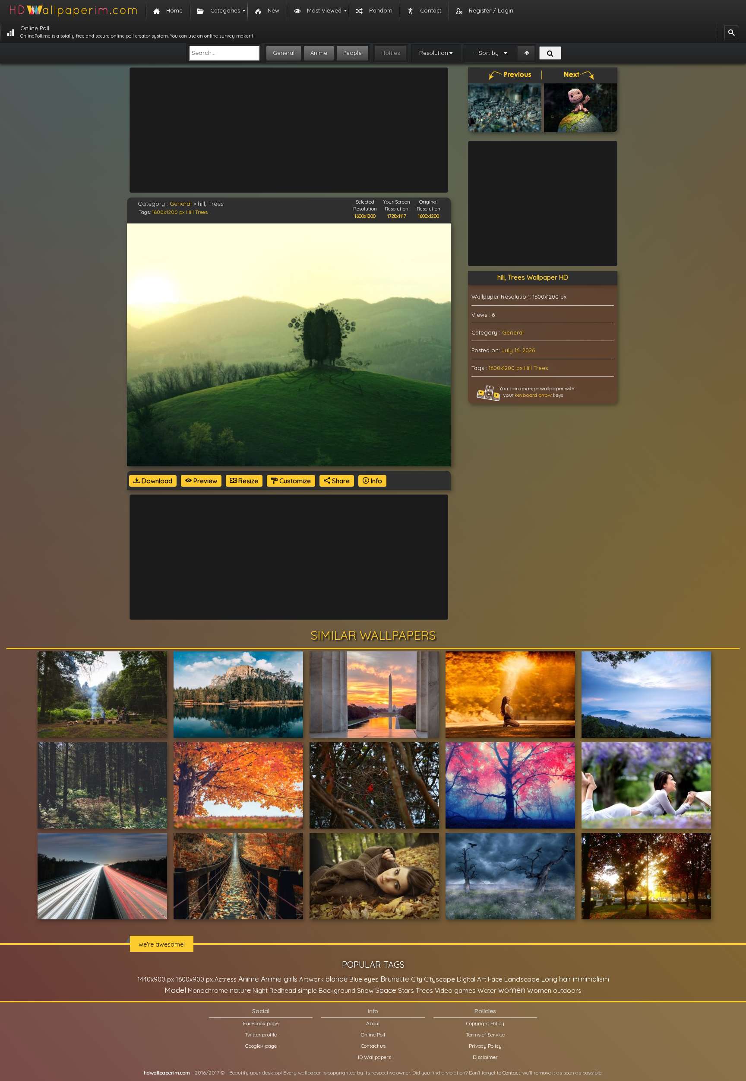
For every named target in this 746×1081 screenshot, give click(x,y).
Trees (201, 212)
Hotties (390, 52)
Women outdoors (554, 990)
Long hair (556, 979)
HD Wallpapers (373, 1057)
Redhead (282, 990)
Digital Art (471, 979)
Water (486, 990)
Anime (318, 52)
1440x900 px (155, 979)
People (352, 52)
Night (260, 990)
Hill (190, 212)
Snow (365, 990)
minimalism (591, 978)
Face (495, 979)
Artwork (311, 979)
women (511, 990)
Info (375, 481)
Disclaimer (485, 1057)
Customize (294, 481)
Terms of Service (485, 1034)
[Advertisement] (289, 130)
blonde (337, 979)
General (283, 52)
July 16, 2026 (518, 350)
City (416, 979)
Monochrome (208, 990)
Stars (406, 990)
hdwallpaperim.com (167, 1072)
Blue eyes (364, 979)
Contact (511, 1072)
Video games (455, 990)
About (373, 1023)
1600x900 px (194, 979)
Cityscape (439, 979)
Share (340, 481)
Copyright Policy (485, 1023)
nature (240, 990)
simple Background (326, 990)
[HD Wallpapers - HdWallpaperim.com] (73, 11)
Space (385, 990)
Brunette (394, 978)
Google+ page (261, 1046)
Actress (226, 979)
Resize (247, 481)
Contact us (373, 1046)
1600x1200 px (168, 212)
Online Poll (373, 1034)
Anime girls (279, 978)
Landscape (522, 979)
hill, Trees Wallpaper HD (532, 277)
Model (175, 990)
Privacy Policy (485, 1046)
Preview (204, 481)
